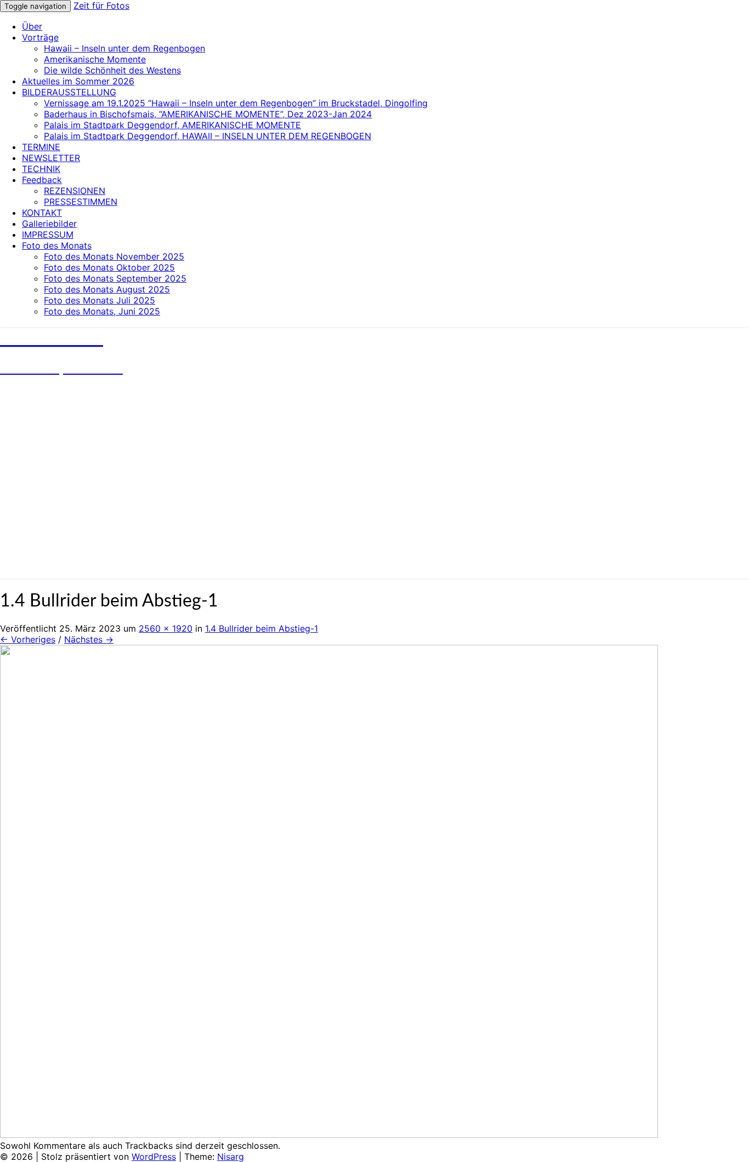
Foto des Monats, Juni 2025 (102, 311)
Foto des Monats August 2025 (107, 289)
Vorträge (40, 37)
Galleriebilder (49, 223)
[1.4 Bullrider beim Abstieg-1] (329, 1134)
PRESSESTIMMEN (80, 201)
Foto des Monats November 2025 (114, 256)
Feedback (42, 179)
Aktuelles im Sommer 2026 (78, 81)
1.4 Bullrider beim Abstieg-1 (261, 628)
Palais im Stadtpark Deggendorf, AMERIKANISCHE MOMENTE (172, 124)
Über (32, 26)
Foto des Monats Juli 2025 (99, 300)
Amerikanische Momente (95, 59)
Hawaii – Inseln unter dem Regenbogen (124, 48)
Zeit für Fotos (101, 5)
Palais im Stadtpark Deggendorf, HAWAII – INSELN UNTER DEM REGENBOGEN (207, 135)
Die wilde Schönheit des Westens (112, 70)
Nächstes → (89, 639)
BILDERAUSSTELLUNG (69, 92)
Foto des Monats (57, 245)
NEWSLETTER (51, 157)
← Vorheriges (27, 639)
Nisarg (230, 1156)
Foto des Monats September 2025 (115, 278)
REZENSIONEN (74, 190)
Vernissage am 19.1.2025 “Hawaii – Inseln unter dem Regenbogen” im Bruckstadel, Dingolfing (236, 103)
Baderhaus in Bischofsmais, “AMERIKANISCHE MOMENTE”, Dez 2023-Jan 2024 (208, 113)
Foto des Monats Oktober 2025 (109, 267)
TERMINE (41, 146)
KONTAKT (42, 212)
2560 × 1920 (165, 628)
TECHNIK (41, 168)
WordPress (154, 1156)
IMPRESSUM (47, 234)
